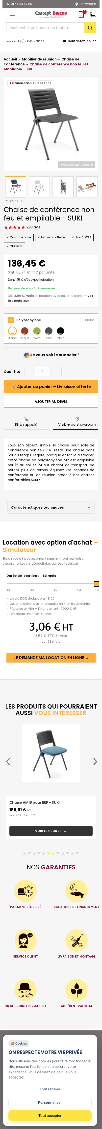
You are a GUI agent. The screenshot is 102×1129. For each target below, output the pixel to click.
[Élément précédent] (8, 761)
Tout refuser (50, 1089)
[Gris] (48, 331)
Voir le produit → (51, 831)
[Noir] (60, 331)
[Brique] (24, 331)
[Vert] (36, 331)
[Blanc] (12, 331)
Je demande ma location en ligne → (51, 658)
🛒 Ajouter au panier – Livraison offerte (51, 386)
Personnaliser (50, 1102)
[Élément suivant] (95, 761)
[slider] (96, 584)
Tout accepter (50, 1115)
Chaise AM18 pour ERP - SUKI (34, 802)
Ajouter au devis (51, 401)
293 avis (33, 227)
